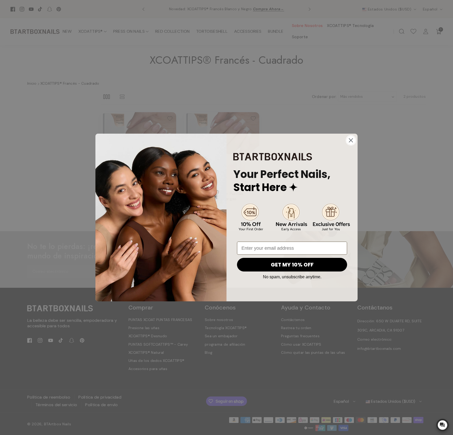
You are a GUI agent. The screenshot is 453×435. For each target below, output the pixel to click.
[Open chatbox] (442, 425)
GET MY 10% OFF (292, 264)
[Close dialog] (350, 140)
